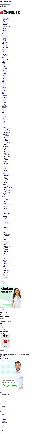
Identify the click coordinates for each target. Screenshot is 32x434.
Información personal (4, 419)
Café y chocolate (4, 108)
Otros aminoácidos (5, 30)
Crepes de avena (4, 87)
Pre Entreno (6, 198)
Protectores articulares (7, 212)
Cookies (3, 400)
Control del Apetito (5, 243)
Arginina (4, 31)
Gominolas (4, 61)
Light (5, 239)
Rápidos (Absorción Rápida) (6, 26)
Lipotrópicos (5, 77)
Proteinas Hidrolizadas (6, 18)
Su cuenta (1, 416)
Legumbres (3, 114)
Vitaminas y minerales (6, 70)
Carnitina (4, 75)
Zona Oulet (4, 194)
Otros (4, 76)
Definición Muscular (7, 185)
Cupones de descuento (4, 422)
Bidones (6, 180)
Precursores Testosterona (8, 162)
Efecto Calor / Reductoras (8, 246)
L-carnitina (4, 39)
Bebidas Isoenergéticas (6, 63)
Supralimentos (3, 101)
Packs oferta (4, 193)
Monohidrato (6, 158)
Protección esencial (4, 69)
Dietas (2, 278)
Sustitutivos (4, 100)
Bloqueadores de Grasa (6, 255)
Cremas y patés (4, 109)
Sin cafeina (4, 38)
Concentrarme (5, 83)
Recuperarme (5, 82)
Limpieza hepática (5, 55)
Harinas (3, 88)
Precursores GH (7, 163)
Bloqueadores (6, 150)
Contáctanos (3, 406)
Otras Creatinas (5, 45)
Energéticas (6, 171)
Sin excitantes (6, 242)
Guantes (6, 253)
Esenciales (6, 141)
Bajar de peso (5, 97)
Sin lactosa (3, 118)
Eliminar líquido (7, 191)
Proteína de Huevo (7, 234)
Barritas (3, 49)
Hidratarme (6, 226)
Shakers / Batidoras (7, 179)
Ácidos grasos (5, 35)
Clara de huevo (5, 260)
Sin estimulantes (7, 167)
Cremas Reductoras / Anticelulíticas (7, 245)
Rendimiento (3, 72)
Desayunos (4, 99)
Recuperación (3, 64)
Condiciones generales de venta (6, 394)
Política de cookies (4, 401)
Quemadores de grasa (6, 146)
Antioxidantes (5, 34)
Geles (4, 60)
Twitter (3, 414)
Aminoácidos (5, 139)
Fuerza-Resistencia (7, 188)
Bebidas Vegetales (4, 102)
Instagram (3, 413)
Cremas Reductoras (7, 223)
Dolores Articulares (7, 250)
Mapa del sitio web (4, 407)
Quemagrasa (5, 78)
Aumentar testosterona (7, 192)
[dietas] (10, 307)
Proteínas (4, 232)
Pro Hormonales (5, 161)
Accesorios (3, 80)
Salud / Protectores (5, 36)
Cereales (3, 89)
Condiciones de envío (4, 393)
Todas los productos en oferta (4, 356)
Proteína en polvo (4, 116)
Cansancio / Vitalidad (7, 251)
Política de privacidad (4, 402)
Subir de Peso (6, 186)
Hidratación (3, 62)
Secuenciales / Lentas (6, 19)
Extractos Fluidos (5, 277)
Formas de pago (4, 395)
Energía (3, 57)
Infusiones (3, 113)
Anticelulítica (6, 247)
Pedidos (3, 420)
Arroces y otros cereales (5, 106)
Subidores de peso (7, 136)
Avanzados (4, 25)
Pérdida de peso (4, 94)
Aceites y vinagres (4, 105)
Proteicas (4, 50)
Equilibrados (5, 24)
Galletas (3, 91)
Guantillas (6, 181)
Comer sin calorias (5, 96)
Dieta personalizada (4, 95)
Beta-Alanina (6, 144)
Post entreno (4, 168)
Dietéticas (4, 51)
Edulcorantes (3, 110)
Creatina (3, 43)
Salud (2, 52)
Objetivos (3, 81)
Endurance (3, 196)
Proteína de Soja (7, 235)
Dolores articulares (5, 53)
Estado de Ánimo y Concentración (9, 190)
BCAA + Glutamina (7, 142)
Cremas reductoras (5, 42)
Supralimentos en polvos (5, 119)
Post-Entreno (5, 68)
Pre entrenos (3, 46)
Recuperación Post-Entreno (8, 187)
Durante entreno (5, 58)
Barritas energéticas (5, 59)
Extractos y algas (5, 41)
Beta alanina (4, 73)
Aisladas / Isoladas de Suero (6, 17)
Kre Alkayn (4, 44)
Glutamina (4, 28)
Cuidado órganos (5, 54)
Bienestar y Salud (5, 248)
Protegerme (4, 84)
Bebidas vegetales (4, 107)
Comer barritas (7, 270)
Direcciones (3, 421)
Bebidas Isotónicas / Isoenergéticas (9, 204)
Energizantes (3, 92)
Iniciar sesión (3, 408)
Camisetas (6, 178)
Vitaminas (3, 33)
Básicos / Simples (5, 23)
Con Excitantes (7, 241)
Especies (3, 111)
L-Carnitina (4, 244)
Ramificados (5, 27)
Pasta (2, 115)
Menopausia (6, 249)
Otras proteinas (7, 133)
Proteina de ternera (5, 21)
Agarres (6, 182)
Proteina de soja (5, 20)
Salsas (4, 258)
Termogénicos (5, 37)
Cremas (4, 266)
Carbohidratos (3, 22)
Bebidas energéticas (7, 200)
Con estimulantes (5, 47)
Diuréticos (4, 40)
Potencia (6, 189)
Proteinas (3, 16)
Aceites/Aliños (4, 103)
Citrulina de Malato (5, 32)
